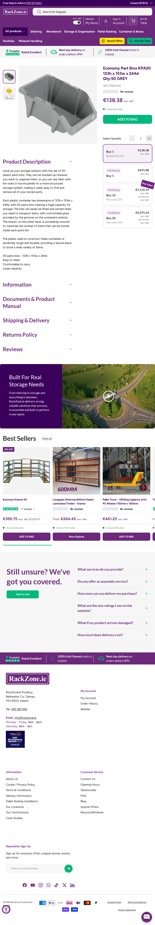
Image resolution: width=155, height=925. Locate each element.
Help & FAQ (22, 594)
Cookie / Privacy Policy (20, 784)
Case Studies (14, 818)
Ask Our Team (142, 40)
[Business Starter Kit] (26, 471)
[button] (139, 21)
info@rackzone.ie (25, 717)
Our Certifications (17, 812)
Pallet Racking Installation (22, 801)
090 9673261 (34, 3)
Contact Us (88, 779)
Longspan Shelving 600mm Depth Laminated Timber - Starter (73, 501)
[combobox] (92, 11)
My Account (88, 698)
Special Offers (115, 40)
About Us (12, 779)
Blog (83, 801)
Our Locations (15, 807)
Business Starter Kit (15, 499)
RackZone (15, 902)
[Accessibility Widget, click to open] (6, 909)
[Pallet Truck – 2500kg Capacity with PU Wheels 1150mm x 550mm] (126, 471)
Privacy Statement (127, 910)
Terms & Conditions (18, 790)
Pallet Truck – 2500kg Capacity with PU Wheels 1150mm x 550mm (124, 501)
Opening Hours (90, 784)
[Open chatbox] (146, 917)
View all (47, 438)
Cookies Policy (114, 902)
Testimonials (88, 790)
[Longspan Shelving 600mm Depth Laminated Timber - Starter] (76, 471)
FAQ (83, 795)
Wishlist (85, 709)
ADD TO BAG (127, 119)
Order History (89, 703)
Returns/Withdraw (92, 812)
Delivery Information (19, 795)
